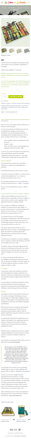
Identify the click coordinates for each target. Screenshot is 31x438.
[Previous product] (17, 12)
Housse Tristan (21, 421)
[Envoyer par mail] (10, 112)
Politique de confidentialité (15, 432)
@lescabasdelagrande (15, 395)
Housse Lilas (5, 421)
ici (16, 183)
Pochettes (11, 8)
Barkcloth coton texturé (11, 105)
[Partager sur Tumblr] (16, 112)
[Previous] (3, 32)
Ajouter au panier (16, 96)
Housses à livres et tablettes (20, 8)
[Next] (27, 32)
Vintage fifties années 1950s (14, 107)
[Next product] (14, 12)
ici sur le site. (16, 342)
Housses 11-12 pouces (11, 103)
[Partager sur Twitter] (8, 112)
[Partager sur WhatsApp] (2, 112)
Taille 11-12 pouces (22, 105)
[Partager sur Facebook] (5, 112)
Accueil (4, 8)
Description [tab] (4, 121)
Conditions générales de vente (15, 433)
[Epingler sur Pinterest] (13, 112)
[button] (2, 2)
